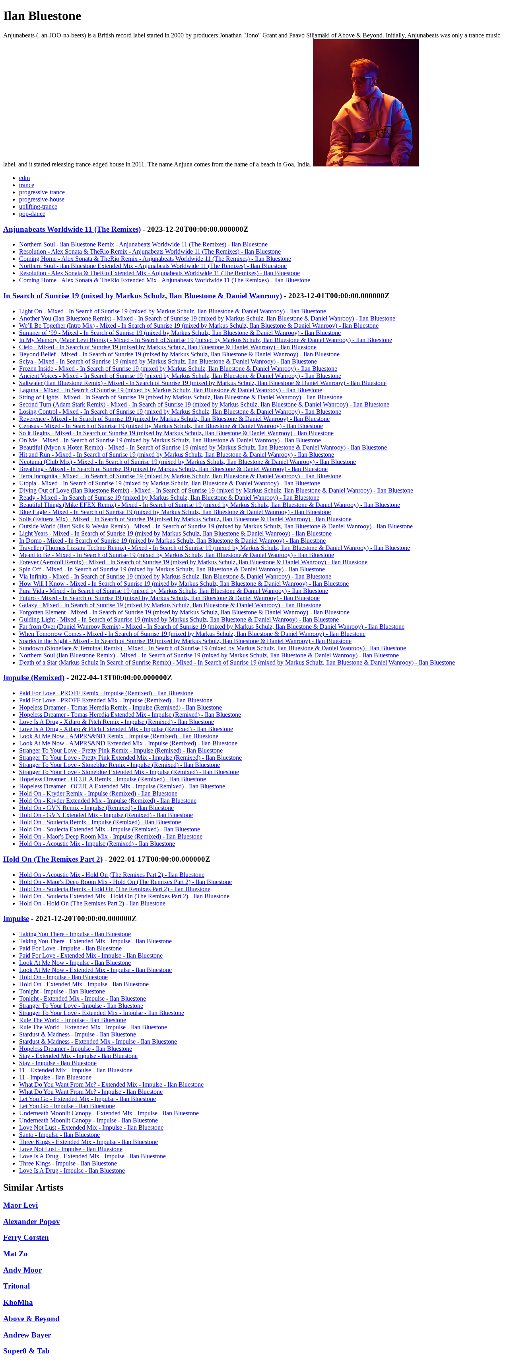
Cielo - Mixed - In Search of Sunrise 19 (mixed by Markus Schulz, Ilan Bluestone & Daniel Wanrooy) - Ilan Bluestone (168, 347)
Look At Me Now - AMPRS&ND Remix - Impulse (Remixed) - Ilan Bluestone (118, 736)
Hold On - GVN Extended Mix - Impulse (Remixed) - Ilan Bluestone (106, 815)
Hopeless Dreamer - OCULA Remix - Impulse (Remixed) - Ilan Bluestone (112, 779)
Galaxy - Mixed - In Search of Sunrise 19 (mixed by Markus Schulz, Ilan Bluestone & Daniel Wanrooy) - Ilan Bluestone (170, 605)
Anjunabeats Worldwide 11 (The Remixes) (72, 229)
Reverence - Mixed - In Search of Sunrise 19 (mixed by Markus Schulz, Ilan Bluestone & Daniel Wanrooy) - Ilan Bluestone (174, 418)
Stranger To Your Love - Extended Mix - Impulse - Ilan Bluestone (101, 1012)
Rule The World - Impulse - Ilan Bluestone (72, 1020)
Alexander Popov (31, 1221)
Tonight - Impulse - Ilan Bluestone (62, 991)
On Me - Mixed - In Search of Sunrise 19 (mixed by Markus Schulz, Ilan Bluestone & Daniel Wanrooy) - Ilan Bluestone (170, 440)
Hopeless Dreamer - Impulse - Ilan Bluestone (75, 1048)
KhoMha (18, 1302)
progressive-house (41, 199)
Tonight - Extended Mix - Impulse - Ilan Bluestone (82, 998)
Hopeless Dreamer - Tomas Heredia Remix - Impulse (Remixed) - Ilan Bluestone (120, 707)
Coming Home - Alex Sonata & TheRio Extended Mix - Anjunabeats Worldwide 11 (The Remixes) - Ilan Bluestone (164, 280)
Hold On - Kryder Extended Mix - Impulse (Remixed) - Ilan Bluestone (107, 800)
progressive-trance (42, 192)
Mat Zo (15, 1254)
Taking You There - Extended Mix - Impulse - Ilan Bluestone (95, 941)
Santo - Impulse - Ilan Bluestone (59, 1134)
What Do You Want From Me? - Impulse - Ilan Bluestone (91, 1091)
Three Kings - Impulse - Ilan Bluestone (68, 1163)
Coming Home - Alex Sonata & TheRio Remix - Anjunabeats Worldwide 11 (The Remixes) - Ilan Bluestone (155, 258)
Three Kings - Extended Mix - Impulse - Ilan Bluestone (88, 1141)
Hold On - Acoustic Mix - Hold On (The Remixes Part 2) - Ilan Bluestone (111, 874)
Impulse (16, 918)
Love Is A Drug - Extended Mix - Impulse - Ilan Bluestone (92, 1156)
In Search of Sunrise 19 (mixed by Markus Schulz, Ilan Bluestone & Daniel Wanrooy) (142, 295)
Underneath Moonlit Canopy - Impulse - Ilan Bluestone (88, 1120)
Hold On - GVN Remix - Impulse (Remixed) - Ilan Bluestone (96, 807)
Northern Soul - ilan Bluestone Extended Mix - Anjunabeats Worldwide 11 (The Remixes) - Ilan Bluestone (153, 265)
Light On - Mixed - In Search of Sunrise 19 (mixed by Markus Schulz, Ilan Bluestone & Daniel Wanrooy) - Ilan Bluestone (172, 311)
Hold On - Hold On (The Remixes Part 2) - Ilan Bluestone (92, 903)
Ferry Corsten (26, 1237)
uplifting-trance (38, 206)
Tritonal (16, 1286)
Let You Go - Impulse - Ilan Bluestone (67, 1106)
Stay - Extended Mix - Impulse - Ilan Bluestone (78, 1055)
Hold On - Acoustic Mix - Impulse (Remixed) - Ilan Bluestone (97, 843)
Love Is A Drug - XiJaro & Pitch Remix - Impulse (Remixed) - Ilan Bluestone (116, 721)
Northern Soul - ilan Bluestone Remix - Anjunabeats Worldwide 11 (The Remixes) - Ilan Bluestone (143, 244)
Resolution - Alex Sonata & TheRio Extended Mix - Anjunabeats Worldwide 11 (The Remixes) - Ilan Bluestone (159, 273)
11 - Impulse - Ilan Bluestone (55, 1077)
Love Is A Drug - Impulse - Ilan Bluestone (72, 1170)
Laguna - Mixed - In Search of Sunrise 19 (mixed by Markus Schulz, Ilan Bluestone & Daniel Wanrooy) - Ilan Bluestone (170, 390)
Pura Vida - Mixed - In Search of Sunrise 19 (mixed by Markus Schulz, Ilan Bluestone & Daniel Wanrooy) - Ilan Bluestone (173, 590)
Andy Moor (22, 1270)
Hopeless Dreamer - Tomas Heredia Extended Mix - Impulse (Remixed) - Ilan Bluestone (130, 714)
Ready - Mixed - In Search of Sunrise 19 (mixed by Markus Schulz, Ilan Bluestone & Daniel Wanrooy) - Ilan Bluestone (169, 497)
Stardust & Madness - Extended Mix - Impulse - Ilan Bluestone (98, 1041)
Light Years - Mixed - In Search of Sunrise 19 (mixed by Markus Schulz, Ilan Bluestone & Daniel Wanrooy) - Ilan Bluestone (175, 533)
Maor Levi (20, 1205)
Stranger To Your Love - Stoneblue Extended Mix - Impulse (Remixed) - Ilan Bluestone (129, 772)
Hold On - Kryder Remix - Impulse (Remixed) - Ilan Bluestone (98, 793)
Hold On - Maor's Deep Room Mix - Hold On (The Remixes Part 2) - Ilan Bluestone (125, 881)
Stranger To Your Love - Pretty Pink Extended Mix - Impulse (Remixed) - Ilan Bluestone (130, 757)
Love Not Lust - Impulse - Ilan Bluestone (70, 1149)
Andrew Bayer (27, 1335)
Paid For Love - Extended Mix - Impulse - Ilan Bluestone (91, 955)
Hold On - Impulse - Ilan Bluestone (63, 977)
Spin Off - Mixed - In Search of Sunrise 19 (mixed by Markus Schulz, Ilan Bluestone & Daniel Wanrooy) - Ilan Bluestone (172, 569)
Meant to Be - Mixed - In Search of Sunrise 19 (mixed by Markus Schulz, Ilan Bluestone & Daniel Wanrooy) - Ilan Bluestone (176, 554)
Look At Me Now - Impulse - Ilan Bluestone (75, 962)
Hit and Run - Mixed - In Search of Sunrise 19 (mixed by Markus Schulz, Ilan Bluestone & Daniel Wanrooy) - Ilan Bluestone (176, 454)
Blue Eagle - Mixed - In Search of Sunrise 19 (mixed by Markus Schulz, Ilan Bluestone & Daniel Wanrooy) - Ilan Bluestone (175, 511)
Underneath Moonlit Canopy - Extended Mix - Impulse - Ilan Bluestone (109, 1113)
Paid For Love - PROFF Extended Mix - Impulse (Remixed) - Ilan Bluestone (115, 700)
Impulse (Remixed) (33, 677)
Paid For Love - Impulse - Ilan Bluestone (70, 948)
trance (26, 185)
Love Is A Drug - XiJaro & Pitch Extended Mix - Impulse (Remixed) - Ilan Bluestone (126, 728)
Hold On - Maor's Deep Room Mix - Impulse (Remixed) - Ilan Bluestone (110, 836)
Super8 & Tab (26, 1351)
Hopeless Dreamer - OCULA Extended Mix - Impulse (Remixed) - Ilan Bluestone (122, 786)
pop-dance (32, 213)
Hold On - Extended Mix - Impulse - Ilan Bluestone (84, 984)
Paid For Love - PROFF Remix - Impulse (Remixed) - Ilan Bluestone (106, 693)
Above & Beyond (31, 1318)
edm (24, 177)
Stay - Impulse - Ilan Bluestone (58, 1063)
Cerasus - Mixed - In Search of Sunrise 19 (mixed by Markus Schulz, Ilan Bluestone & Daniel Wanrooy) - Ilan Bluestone (171, 425)
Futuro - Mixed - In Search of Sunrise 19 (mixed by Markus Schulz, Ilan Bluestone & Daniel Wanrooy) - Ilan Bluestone (169, 597)
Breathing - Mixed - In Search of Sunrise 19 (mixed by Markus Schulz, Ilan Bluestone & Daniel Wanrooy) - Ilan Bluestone (173, 468)
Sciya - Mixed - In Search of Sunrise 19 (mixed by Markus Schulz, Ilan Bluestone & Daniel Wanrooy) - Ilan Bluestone (168, 361)
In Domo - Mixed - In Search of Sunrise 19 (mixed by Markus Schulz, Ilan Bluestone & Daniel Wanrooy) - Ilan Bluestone (172, 540)
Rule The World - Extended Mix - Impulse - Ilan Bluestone (93, 1027)
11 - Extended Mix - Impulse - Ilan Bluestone (75, 1070)
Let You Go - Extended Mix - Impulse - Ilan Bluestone (87, 1098)
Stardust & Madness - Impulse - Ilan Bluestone (77, 1034)
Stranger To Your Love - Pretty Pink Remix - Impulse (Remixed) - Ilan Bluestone (121, 750)
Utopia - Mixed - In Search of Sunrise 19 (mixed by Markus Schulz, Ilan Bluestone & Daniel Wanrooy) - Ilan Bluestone (169, 483)
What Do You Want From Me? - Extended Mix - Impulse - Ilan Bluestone (111, 1084)
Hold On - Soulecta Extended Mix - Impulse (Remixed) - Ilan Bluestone (109, 829)
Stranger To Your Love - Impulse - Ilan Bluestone (81, 1005)
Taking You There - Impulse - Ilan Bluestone (75, 934)
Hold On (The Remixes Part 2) (53, 859)
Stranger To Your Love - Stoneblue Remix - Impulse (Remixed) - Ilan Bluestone (119, 764)
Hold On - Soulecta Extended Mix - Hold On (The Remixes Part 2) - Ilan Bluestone (124, 896)
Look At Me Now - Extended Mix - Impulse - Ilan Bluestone (95, 969)
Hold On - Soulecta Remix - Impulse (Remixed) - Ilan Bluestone (100, 822)
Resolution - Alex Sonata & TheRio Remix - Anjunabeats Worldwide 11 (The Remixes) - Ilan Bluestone (150, 251)
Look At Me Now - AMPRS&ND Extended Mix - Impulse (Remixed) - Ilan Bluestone (128, 743)
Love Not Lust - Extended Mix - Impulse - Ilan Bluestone (91, 1127)
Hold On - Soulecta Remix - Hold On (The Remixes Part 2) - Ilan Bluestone (114, 889)
